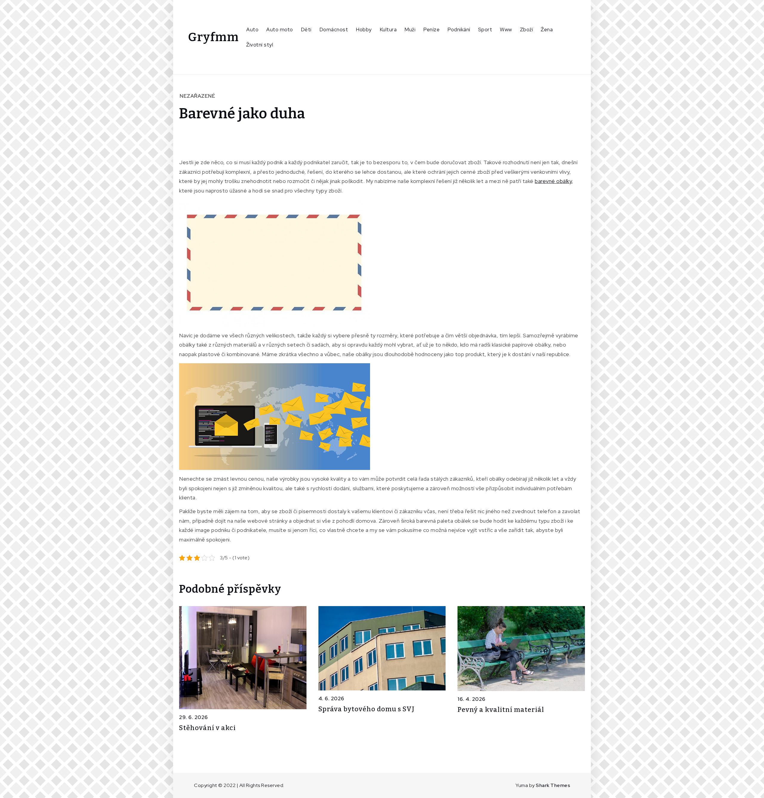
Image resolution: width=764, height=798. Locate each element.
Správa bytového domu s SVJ (366, 709)
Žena (547, 29)
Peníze (431, 29)
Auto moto (279, 29)
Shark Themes (553, 785)
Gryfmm (213, 37)
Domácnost (333, 29)
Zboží (526, 29)
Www (506, 29)
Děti (306, 29)
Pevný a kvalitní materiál (501, 710)
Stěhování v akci (207, 728)
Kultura (388, 29)
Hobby (364, 29)
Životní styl (259, 44)
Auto (252, 29)
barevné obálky (553, 181)
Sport (485, 29)
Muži (409, 29)
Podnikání (458, 29)
